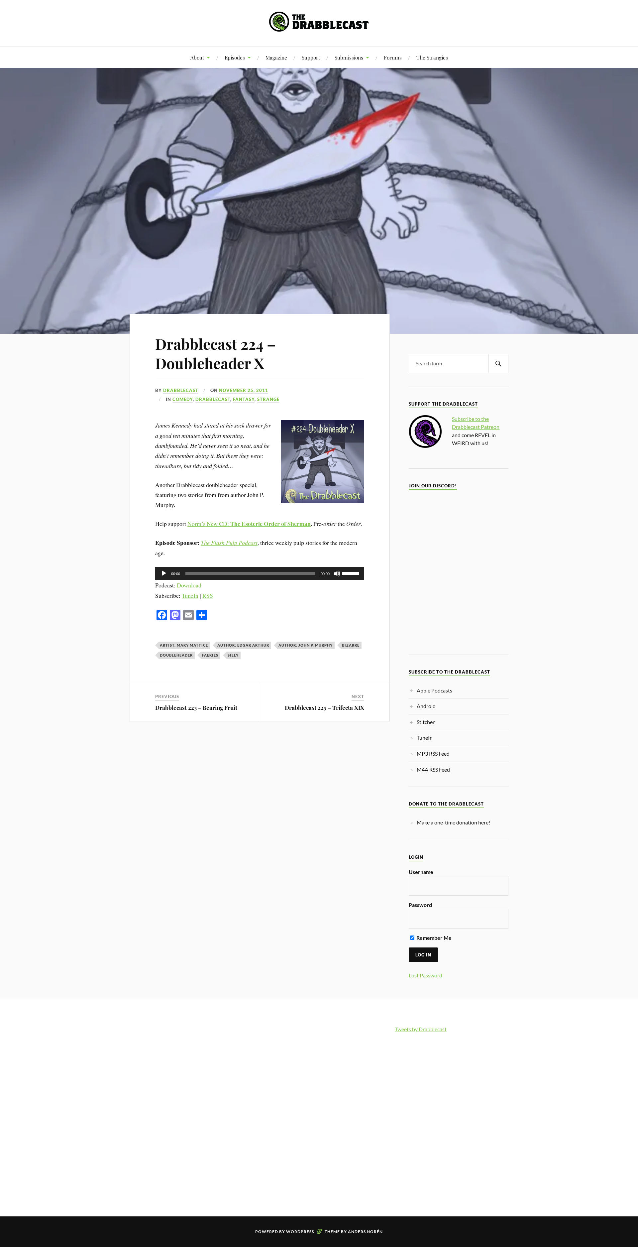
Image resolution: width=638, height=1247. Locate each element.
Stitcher (426, 722)
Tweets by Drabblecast (421, 1029)
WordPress (300, 1231)
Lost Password (425, 975)
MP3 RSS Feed (433, 753)
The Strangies (432, 57)
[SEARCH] (498, 363)
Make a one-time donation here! (453, 822)
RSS (207, 595)
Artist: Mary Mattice (184, 645)
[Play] (163, 573)
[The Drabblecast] (319, 26)
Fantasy (244, 399)
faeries (210, 655)
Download (189, 585)
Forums (393, 57)
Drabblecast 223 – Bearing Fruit (196, 707)
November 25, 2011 (243, 390)
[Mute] (337, 573)
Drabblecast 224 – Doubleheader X (215, 353)
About (197, 57)
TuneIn (190, 595)
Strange (268, 399)
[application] (259, 573)
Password (420, 905)
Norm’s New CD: (249, 524)
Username (421, 872)
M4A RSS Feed (433, 769)
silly (233, 655)
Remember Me (433, 938)
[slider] (351, 573)
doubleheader (176, 655)
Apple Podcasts (434, 690)
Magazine (276, 57)
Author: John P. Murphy (305, 645)
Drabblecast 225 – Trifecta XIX (324, 707)
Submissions (349, 57)
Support (311, 57)
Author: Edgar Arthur (243, 645)
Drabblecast (180, 390)
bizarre (351, 645)
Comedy (182, 399)
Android (426, 706)
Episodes (235, 57)
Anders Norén (365, 1231)
